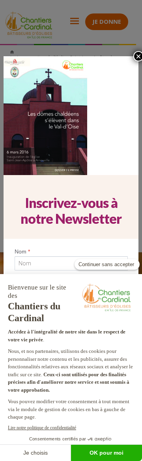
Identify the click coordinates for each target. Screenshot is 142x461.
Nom (22, 251)
